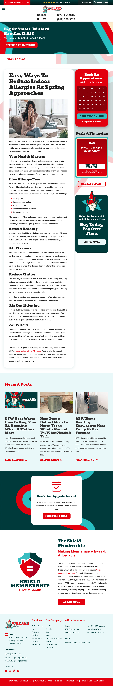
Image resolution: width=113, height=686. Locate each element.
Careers (48, 635)
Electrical (35, 641)
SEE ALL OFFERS (91, 184)
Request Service (91, 166)
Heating (34, 629)
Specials (49, 629)
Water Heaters (37, 638)
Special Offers (102, 2)
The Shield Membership (54, 638)
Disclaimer (59, 681)
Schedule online (92, 116)
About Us (49, 626)
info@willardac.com (14, 654)
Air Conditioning (37, 626)
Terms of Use (86, 681)
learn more (71, 602)
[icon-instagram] (10, 670)
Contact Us (50, 647)
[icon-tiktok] (14, 670)
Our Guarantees (51, 644)
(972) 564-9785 (66, 15)
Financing (87, 2)
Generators (36, 644)
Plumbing (35, 635)
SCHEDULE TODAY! (56, 516)
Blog (47, 632)
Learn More (91, 241)
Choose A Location (15, 2)
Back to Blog (16, 59)
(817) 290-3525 (66, 19)
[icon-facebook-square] (6, 670)
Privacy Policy (72, 681)
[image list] (52, 9)
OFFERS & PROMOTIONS (21, 45)
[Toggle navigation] (3, 9)
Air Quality (35, 632)
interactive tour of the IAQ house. (27, 351)
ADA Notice (99, 681)
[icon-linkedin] (18, 670)
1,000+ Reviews (62, 2)
